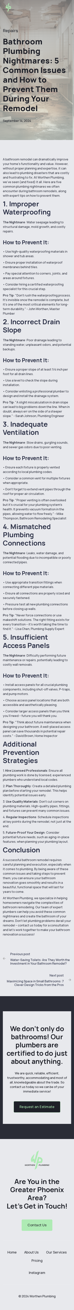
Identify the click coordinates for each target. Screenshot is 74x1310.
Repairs (10, 30)
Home (12, 1252)
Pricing (37, 1260)
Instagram (37, 1272)
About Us (31, 1252)
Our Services (56, 1252)
